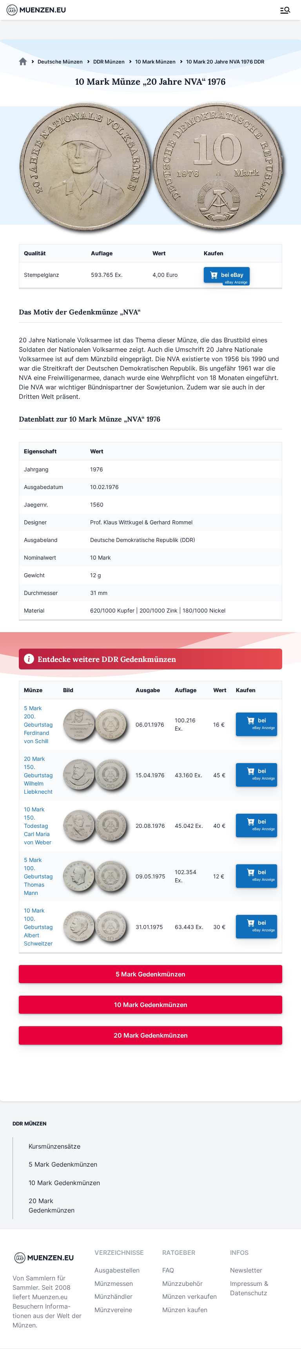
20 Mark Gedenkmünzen (151, 1035)
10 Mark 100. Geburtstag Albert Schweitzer (38, 927)
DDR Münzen (109, 61)
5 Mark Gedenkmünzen (150, 974)
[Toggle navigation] (285, 10)
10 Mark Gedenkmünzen (150, 1005)
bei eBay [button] (232, 274)
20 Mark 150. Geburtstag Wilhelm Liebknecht (38, 775)
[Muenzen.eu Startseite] (41, 10)
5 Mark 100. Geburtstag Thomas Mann (38, 876)
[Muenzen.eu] (23, 61)
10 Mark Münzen (155, 61)
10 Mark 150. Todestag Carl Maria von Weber (37, 825)
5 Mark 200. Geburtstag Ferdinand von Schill (38, 724)
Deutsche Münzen (60, 61)
